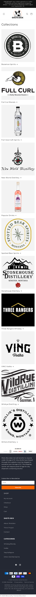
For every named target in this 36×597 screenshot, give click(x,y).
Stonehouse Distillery (10, 291)
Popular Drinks (7, 215)
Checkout (7, 503)
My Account (8, 498)
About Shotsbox (9, 523)
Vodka (6, 548)
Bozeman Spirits (8, 64)
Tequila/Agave (9, 552)
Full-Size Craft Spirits (10, 140)
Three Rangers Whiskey (11, 329)
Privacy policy (18, 582)
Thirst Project (9, 528)
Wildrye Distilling (9, 404)
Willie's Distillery (8, 442)
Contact (7, 532)
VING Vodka (6, 366)
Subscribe (18, 487)
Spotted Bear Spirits (10, 253)
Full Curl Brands (8, 102)
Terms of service (29, 582)
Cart (5, 511)
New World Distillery (10, 178)
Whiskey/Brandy (10, 544)
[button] (4, 14)
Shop (5, 507)
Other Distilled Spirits (12, 557)
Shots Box (9, 582)
